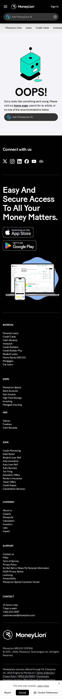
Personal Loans (10, 333)
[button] (46, 692)
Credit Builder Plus (12, 350)
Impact (6, 531)
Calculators (8, 520)
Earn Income (9, 394)
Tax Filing (7, 471)
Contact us (8, 554)
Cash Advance (10, 340)
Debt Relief (8, 454)
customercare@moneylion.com (19, 615)
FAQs (5, 557)
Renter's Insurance (12, 478)
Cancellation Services (14, 488)
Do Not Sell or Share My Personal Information (26, 568)
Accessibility (9, 578)
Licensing (7, 575)
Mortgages (8, 361)
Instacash (7, 343)
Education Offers (11, 475)
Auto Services (10, 468)
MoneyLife (8, 517)
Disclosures (43, 676)
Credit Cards (9, 336)
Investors (7, 524)
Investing (7, 401)
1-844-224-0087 (11, 611)
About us (7, 510)
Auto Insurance (10, 461)
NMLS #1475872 (26, 676)
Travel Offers (9, 481)
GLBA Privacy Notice (13, 571)
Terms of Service (45, 672)
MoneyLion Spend (12, 387)
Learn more (43, 685)
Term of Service (11, 561)
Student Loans (10, 354)
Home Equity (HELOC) (14, 357)
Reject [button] (7, 692)
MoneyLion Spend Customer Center (21, 582)
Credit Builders (10, 347)
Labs (5, 527)
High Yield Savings (12, 397)
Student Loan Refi (12, 457)
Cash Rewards (10, 427)
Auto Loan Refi (10, 464)
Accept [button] (22, 692)
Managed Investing (12, 404)
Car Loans (8, 364)
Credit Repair (10, 485)
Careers (7, 513)
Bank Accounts (10, 390)
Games (6, 420)
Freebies (7, 424)
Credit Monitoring (12, 450)
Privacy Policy (9, 564)
